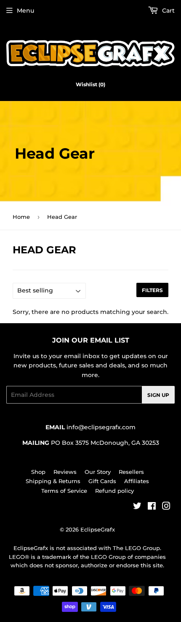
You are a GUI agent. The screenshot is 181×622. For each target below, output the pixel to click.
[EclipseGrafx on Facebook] (151, 507)
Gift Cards (102, 481)
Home (21, 216)
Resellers (131, 471)
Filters (152, 290)
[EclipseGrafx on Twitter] (137, 507)
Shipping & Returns (53, 481)
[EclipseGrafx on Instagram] (166, 507)
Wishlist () (90, 84)
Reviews (65, 471)
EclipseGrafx (97, 529)
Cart (167, 10)
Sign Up (158, 395)
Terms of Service (64, 490)
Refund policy (114, 490)
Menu (25, 10)
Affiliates (136, 481)
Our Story (98, 471)
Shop (38, 471)
